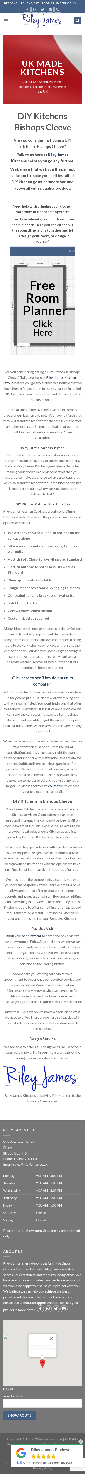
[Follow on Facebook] (27, 10)
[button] (42, 1363)
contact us (56, 786)
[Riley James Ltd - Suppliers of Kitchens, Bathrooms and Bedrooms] (42, 20)
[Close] (51, 1339)
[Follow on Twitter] (42, 10)
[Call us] (57, 10)
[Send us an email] (50, 10)
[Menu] (5, 20)
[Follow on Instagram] (34, 10)
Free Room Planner (45, 297)
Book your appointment (23, 936)
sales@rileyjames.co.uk (30, 1164)
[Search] (78, 20)
